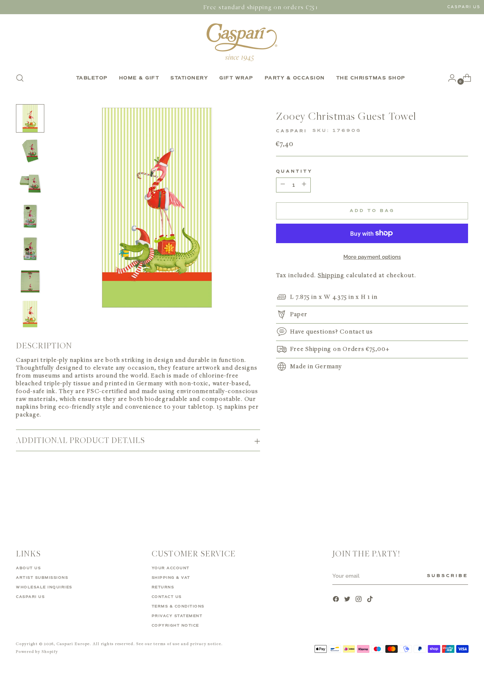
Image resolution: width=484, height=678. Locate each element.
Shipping (331, 275)
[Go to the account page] (449, 78)
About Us (28, 568)
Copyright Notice (175, 625)
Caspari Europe (73, 643)
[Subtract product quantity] (304, 185)
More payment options (372, 257)
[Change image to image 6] (30, 281)
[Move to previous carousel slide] (446, 506)
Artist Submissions (42, 577)
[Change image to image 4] (30, 216)
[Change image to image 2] (30, 151)
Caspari (291, 131)
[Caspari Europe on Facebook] (336, 599)
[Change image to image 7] (30, 314)
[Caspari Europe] (242, 42)
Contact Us (167, 597)
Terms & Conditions (178, 606)
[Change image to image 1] (30, 118)
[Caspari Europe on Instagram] (359, 599)
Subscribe (447, 576)
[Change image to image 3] (30, 183)
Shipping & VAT (171, 577)
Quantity (294, 171)
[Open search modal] (20, 78)
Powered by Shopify (37, 651)
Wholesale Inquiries (44, 587)
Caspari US (463, 7)
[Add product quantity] (282, 185)
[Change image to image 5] (30, 249)
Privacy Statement (177, 616)
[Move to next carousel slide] (462, 506)
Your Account (171, 568)
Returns (163, 587)
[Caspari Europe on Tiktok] (370, 599)
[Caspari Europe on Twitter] (348, 599)
